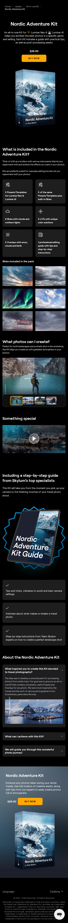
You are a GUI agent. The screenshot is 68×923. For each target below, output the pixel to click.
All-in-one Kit (32, 6)
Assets (18, 6)
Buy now (34, 58)
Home (8, 6)
